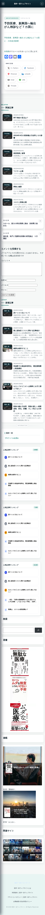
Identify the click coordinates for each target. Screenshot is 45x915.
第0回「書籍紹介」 (9, 789)
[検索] (38, 630)
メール (4, 285)
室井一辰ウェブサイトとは (22, 888)
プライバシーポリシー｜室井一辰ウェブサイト (22, 897)
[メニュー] (3, 4)
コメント (5, 260)
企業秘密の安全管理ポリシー (22, 901)
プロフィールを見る (12, 438)
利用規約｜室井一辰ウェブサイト (22, 892)
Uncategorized (12, 18)
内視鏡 (6, 51)
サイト (3, 290)
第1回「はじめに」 (9, 822)
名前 (3, 280)
